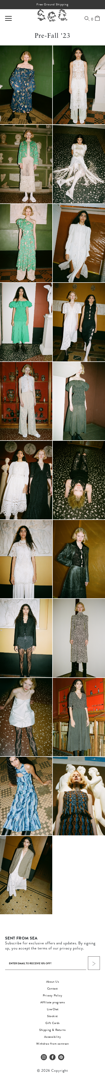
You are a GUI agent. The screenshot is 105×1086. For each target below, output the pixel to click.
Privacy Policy (52, 995)
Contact (52, 988)
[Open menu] (8, 18)
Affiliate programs (52, 1002)
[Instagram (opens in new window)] (44, 1057)
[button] (26, 84)
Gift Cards (52, 1022)
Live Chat (52, 1009)
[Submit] (94, 963)
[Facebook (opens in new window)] (52, 1057)
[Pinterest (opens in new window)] (61, 1057)
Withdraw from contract (52, 1043)
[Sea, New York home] (52, 15)
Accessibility (52, 1036)
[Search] (87, 18)
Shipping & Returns (52, 1029)
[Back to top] (97, 1051)
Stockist (52, 1016)
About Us (52, 981)
